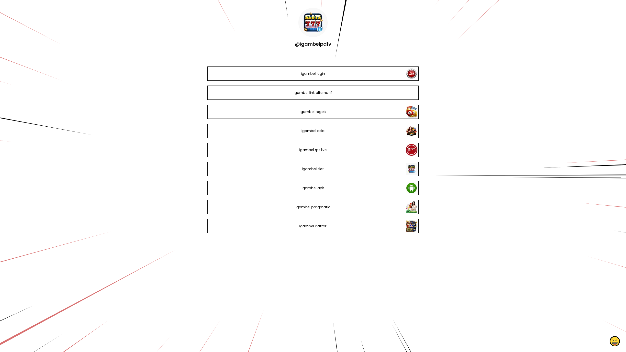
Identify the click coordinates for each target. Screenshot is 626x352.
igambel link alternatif (313, 92)
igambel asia (313, 130)
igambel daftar (312, 226)
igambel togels (313, 111)
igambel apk (313, 188)
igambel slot (313, 168)
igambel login (313, 73)
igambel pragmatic (313, 207)
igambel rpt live (313, 149)
